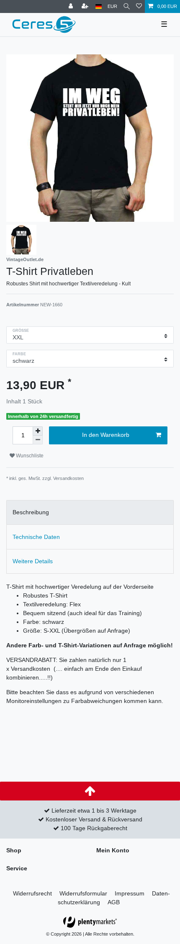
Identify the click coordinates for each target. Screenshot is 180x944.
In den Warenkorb (105, 434)
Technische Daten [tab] (36, 537)
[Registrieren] (86, 6)
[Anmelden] (71, 6)
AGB (114, 902)
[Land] (99, 6)
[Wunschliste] (139, 6)
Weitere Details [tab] (33, 561)
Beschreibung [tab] (31, 512)
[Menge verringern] (38, 440)
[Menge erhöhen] (38, 431)
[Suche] (126, 6)
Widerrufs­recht (32, 893)
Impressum (129, 893)
